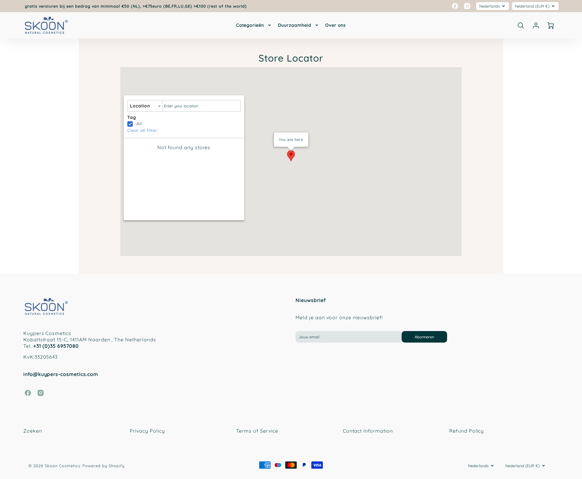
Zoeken (32, 431)
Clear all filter (142, 130)
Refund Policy (466, 431)
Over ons (335, 25)
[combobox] (201, 106)
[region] (184, 182)
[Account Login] (536, 25)
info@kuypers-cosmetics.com (60, 374)
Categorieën (250, 25)
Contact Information (368, 431)
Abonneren (424, 336)
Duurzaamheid (294, 25)
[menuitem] (254, 25)
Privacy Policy (147, 431)
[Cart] (551, 25)
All (139, 123)
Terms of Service (257, 431)
